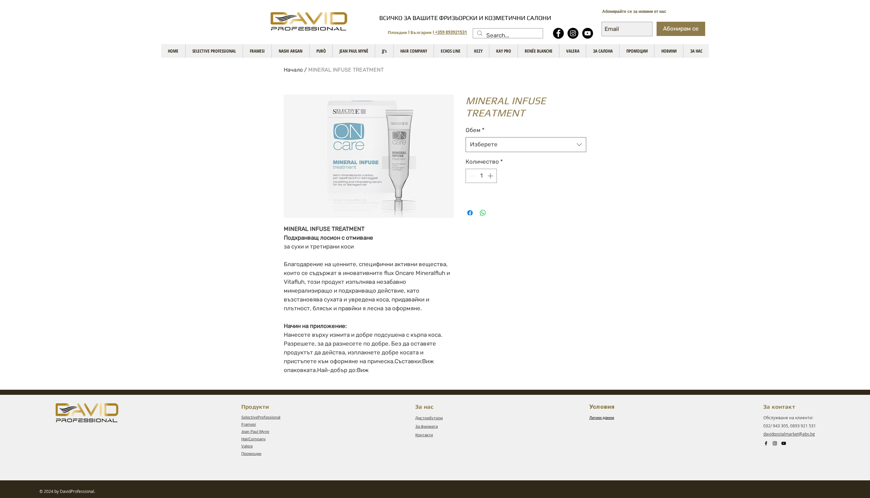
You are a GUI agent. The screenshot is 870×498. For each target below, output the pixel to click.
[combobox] (526, 144)
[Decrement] (472, 176)
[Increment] (491, 176)
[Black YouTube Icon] (783, 443)
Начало (293, 70)
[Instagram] (573, 33)
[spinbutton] (481, 176)
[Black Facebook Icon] (766, 443)
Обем (475, 130)
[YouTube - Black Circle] (587, 33)
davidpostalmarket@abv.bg (789, 434)
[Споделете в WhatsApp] (483, 213)
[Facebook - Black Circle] (558, 33)
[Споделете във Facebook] (470, 213)
